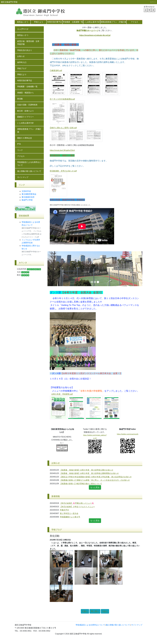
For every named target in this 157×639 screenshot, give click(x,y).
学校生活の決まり (24, 50)
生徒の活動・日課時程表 (27, 105)
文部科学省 (26, 191)
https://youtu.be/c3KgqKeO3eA (62, 150)
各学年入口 (21, 62)
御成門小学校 (27, 200)
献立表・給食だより (25, 111)
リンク (20, 150)
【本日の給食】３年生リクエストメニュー (77, 507)
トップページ (22, 29)
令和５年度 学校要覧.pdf (62, 394)
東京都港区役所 (28, 197)
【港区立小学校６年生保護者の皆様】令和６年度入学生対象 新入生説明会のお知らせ (96, 477)
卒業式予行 (64, 510)
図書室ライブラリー (25, 117)
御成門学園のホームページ (88, 30)
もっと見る (95, 487)
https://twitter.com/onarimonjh (127, 434)
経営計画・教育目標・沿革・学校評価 (29, 42)
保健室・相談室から (25, 93)
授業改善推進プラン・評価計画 (113, 22)
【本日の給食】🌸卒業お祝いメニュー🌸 (77, 503)
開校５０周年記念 (24, 138)
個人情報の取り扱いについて (29, 171)
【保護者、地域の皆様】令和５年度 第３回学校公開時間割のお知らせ (89, 473)
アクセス (134, 22)
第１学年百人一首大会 (69, 513)
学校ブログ (21, 68)
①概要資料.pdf (56, 71)
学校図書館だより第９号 (70, 517)
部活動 (20, 99)
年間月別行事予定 (54, 22)
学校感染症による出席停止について (29, 163)
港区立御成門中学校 (9, 2)
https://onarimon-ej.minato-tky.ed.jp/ (94, 35)
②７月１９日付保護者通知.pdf (62, 99)
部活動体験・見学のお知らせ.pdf (63, 171)
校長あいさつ (22, 22)
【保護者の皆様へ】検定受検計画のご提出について (81, 484)
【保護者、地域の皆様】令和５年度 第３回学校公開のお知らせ (86, 470)
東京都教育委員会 (29, 194)
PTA (19, 144)
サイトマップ (22, 177)
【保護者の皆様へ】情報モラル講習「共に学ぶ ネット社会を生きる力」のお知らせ (95, 480)
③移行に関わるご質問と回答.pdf (63, 128)
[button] (54, 268)
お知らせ (21, 56)
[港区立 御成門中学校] (43, 11)
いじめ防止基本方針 (91, 22)
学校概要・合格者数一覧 (73, 22)
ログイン (153, 2)
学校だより (38, 22)
